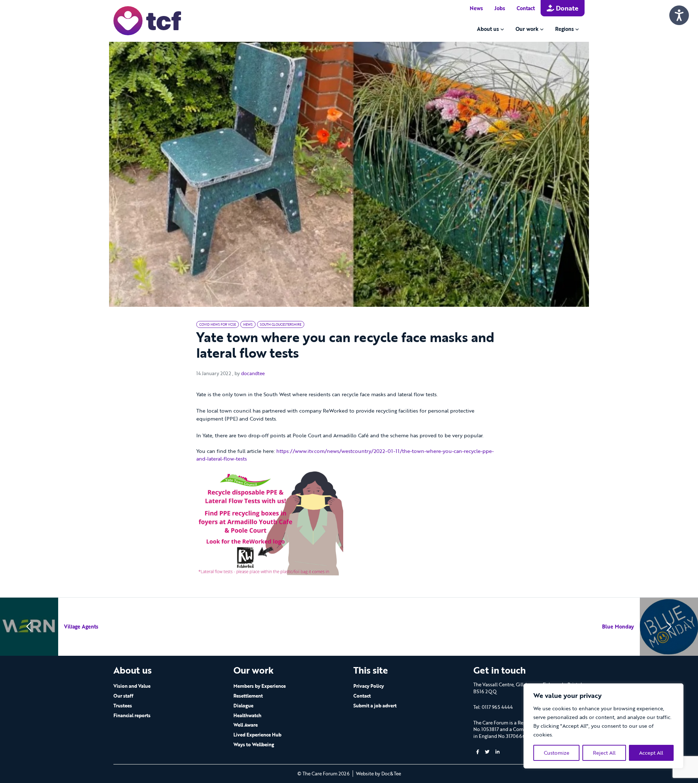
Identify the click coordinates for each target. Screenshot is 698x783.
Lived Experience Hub (257, 734)
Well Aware (245, 725)
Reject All (604, 752)
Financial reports (132, 715)
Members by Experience (259, 686)
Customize (556, 752)
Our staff (123, 695)
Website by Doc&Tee (378, 773)
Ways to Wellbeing (253, 744)
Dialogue (243, 705)
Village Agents (81, 626)
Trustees (122, 705)
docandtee (253, 373)
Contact (526, 8)
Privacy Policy (368, 686)
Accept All (651, 752)
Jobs (499, 8)
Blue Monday (618, 626)
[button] (477, 751)
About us (488, 29)
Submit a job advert (375, 705)
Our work (527, 29)
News (476, 8)
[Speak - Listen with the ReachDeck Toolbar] (679, 15)
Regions (564, 29)
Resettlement (248, 695)
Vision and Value (132, 686)
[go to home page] (147, 20)
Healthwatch (247, 715)
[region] (603, 725)
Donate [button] (566, 8)
